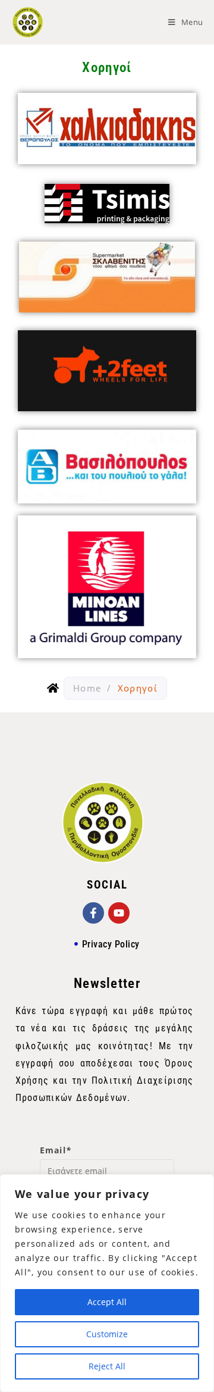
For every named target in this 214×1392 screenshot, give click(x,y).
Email (56, 1150)
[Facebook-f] (93, 913)
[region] (107, 1283)
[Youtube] (119, 913)
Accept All (107, 1301)
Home (87, 688)
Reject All (107, 1366)
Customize (107, 1334)
